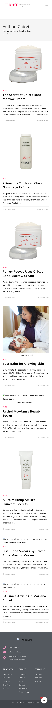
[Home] (3, 34)
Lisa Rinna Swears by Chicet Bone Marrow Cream (24, 553)
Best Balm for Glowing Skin (23, 363)
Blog (5, 90)
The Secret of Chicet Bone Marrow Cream (22, 97)
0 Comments (10, 121)
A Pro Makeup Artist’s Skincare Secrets (19, 502)
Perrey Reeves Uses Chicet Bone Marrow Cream (23, 273)
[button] (47, 5)
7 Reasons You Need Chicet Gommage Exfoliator (23, 185)
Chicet (9, 34)
